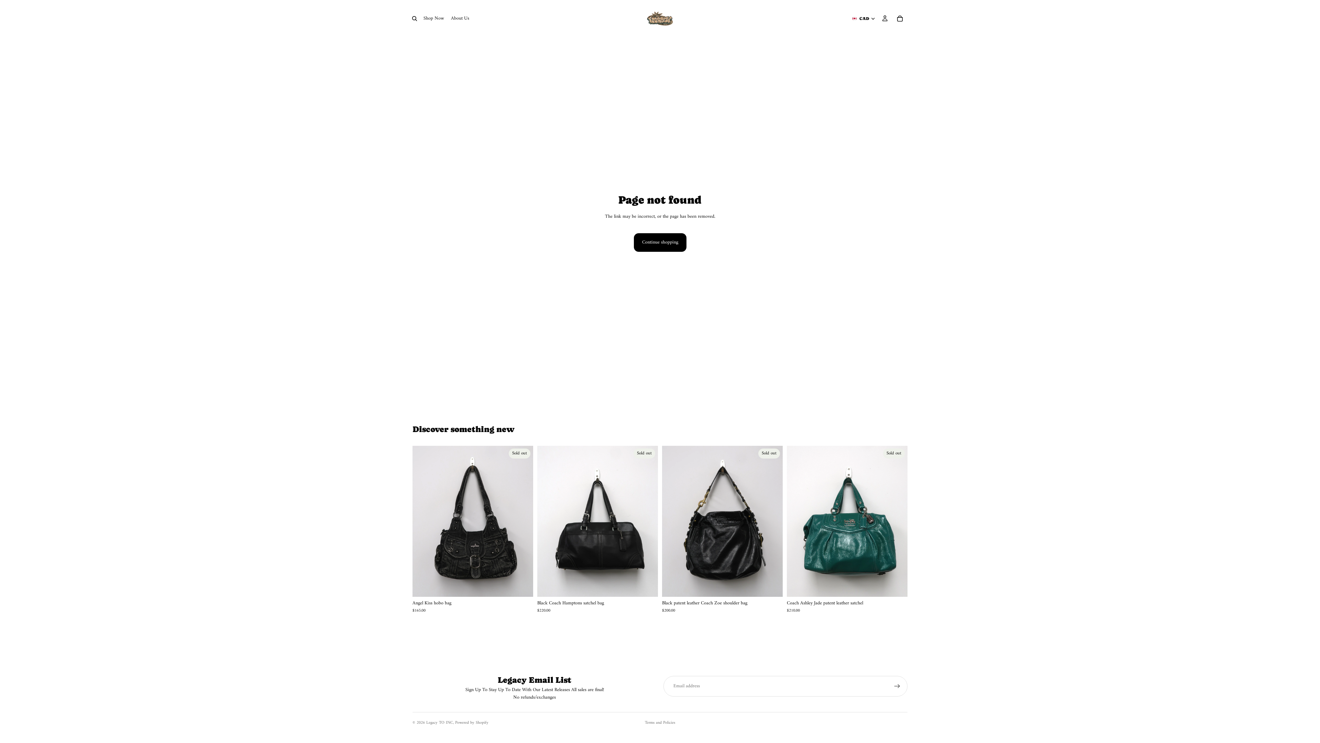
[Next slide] (523, 521)
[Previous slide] (422, 521)
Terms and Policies (660, 722)
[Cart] (900, 18)
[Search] (414, 18)
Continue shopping (660, 242)
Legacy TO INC (439, 722)
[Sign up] (897, 686)
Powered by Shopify (471, 722)
